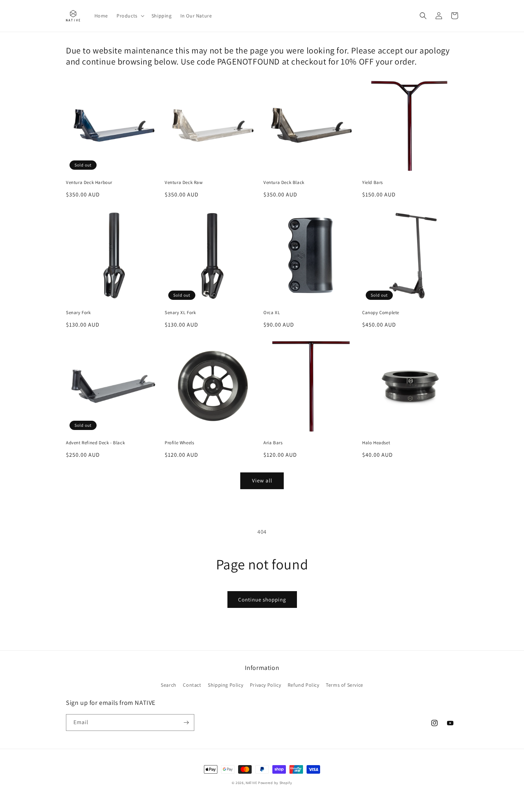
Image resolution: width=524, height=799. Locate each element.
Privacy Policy (265, 685)
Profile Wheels (179, 443)
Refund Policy (303, 685)
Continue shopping (262, 599)
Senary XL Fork (180, 313)
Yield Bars (372, 182)
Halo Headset (376, 443)
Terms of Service (344, 685)
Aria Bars (272, 443)
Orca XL (271, 313)
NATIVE (251, 782)
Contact (192, 685)
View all (262, 480)
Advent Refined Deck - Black (95, 443)
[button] (129, 15)
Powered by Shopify (275, 782)
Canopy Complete (380, 313)
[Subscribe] (186, 722)
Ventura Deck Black (283, 182)
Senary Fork (78, 313)
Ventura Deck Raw (184, 182)
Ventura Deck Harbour (89, 182)
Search (168, 685)
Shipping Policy (225, 685)
